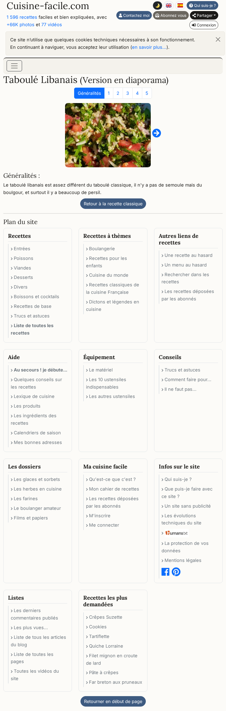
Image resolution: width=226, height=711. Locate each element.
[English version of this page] (168, 5)
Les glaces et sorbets (37, 479)
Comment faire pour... (188, 379)
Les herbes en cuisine (38, 489)
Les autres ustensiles (112, 396)
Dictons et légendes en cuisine (112, 305)
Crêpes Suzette (105, 617)
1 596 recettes (22, 17)
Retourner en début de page (113, 701)
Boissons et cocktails (36, 296)
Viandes (22, 268)
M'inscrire (100, 515)
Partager (204, 15)
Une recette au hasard (188, 255)
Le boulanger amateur (37, 508)
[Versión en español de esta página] (180, 5)
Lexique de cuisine (34, 396)
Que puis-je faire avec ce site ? (187, 492)
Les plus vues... (31, 627)
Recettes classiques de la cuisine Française (112, 288)
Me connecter (104, 525)
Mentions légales (183, 560)
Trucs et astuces (32, 316)
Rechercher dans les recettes (185, 278)
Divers (21, 287)
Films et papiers (31, 518)
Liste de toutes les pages (32, 657)
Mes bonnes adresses (38, 442)
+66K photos (20, 24)
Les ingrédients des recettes (34, 419)
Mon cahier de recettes (114, 489)
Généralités (89, 93)
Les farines (26, 498)
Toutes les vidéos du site (35, 674)
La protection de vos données (185, 546)
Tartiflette (99, 636)
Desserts (23, 277)
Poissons (23, 258)
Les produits (27, 406)
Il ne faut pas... (181, 389)
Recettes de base (33, 306)
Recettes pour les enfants (106, 261)
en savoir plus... (149, 47)
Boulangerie (102, 248)
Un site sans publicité (188, 506)
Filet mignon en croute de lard (112, 659)
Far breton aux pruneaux (115, 682)
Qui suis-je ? (204, 5)
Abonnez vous (172, 15)
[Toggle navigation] (14, 65)
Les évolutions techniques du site (181, 519)
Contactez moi (135, 15)
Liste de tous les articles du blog (38, 640)
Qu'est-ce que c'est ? (112, 479)
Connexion (206, 25)
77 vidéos (51, 24)
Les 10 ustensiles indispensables (106, 383)
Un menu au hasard (186, 265)
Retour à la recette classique (113, 203)
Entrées (22, 248)
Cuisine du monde (108, 275)
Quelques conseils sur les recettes (36, 383)
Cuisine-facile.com (48, 5)
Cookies (98, 626)
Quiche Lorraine (106, 646)
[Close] (218, 39)
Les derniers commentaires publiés (34, 614)
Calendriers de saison (37, 432)
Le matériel (101, 370)
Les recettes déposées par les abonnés (188, 295)
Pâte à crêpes (104, 672)
